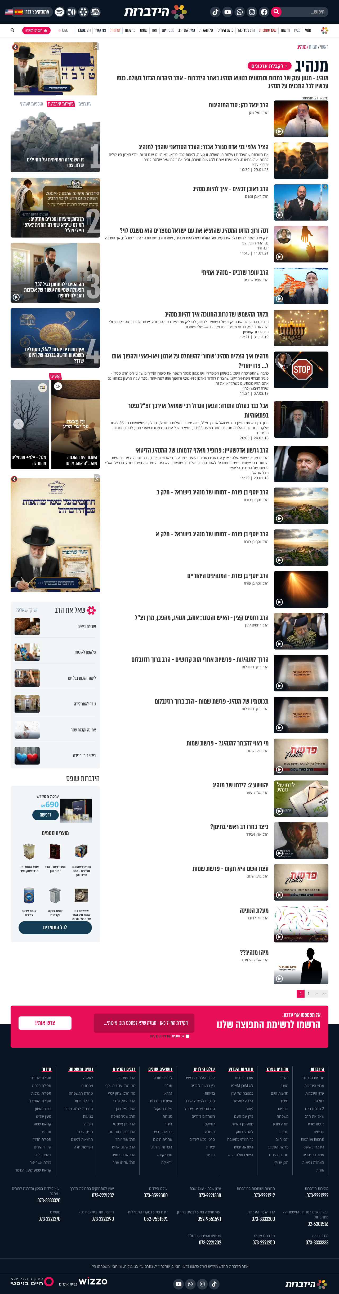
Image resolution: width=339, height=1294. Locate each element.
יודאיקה (166, 1162)
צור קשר (100, 30)
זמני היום (168, 30)
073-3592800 (156, 1195)
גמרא (168, 1093)
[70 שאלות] (71, 12)
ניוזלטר (319, 1100)
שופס (143, 30)
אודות (320, 1170)
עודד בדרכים (244, 1077)
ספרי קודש (164, 1154)
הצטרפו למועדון (33, 30)
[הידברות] (155, 11)
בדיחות (210, 1093)
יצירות (210, 1147)
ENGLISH (84, 30)
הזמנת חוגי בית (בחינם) (96, 1211)
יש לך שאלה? (26, 610)
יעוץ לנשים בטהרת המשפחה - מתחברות (305, 1214)
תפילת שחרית (40, 1077)
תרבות (283, 1131)
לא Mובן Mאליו (242, 1085)
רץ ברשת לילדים (203, 1085)
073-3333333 (317, 1243)
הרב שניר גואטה (123, 1116)
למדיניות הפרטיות (160, 1036)
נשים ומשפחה (81, 1069)
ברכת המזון (43, 1108)
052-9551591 (209, 1219)
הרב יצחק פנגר (124, 1100)
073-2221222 (317, 1195)
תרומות (115, 30)
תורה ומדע (280, 1123)
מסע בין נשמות (242, 1123)
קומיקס (210, 1123)
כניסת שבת (316, 1123)
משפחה (282, 1116)
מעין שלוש (43, 1116)
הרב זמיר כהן (246, 30)
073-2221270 (49, 1219)
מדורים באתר (277, 1069)
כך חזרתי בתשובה (240, 1139)
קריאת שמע (42, 1123)
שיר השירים (42, 1147)
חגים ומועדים (278, 1154)
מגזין (297, 30)
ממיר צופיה (320, 1235)
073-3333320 (48, 1200)
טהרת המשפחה (81, 1093)
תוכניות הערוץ (241, 1069)
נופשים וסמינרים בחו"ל (204, 1235)
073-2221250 (263, 1243)
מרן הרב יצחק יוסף (121, 1093)
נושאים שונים (160, 1069)
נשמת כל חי (42, 1154)
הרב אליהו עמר (124, 1162)
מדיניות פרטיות (313, 1077)
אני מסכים (167, 1036)
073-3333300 (263, 1219)
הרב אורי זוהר (125, 1139)
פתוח (249, 1108)
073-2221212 (264, 1195)
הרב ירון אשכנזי (124, 1123)
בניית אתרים (68, 1284)
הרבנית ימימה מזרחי (78, 1108)
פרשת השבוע (278, 1147)
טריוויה (210, 1131)
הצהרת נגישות (313, 1162)
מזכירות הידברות (316, 1188)
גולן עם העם (243, 1116)
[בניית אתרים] (93, 1284)
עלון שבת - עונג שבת (205, 1188)
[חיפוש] (276, 12)
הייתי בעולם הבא (240, 1154)
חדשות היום (279, 1093)
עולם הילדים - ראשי (200, 1077)
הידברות (317, 1069)
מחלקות (130, 30)
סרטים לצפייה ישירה (200, 1100)
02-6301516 (317, 1224)
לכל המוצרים (55, 927)
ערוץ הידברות (314, 1085)
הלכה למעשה (243, 1100)
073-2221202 (210, 1243)
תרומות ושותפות (312, 1139)
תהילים (46, 1131)
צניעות (88, 1116)
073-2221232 (103, 1195)
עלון (154, 30)
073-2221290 (102, 1219)
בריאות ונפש (163, 1131)
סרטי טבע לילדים (202, 1139)
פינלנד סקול (163, 1108)
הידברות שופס (314, 1147)
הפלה (88, 1123)
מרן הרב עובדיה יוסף (120, 1085)
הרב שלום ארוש (123, 1147)
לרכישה (45, 815)
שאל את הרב (186, 30)
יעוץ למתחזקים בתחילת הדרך (92, 1188)
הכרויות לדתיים (161, 1147)
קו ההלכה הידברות (261, 1211)
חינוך (168, 1123)
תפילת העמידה (40, 1100)
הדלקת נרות (84, 1100)
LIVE (65, 30)
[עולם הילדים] (95, 12)
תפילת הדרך (42, 1139)
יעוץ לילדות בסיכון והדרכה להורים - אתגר (36, 1191)
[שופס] (83, 12)
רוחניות (283, 1108)
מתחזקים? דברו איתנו (32, 11)
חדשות (285, 30)
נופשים (319, 1131)
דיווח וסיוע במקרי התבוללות (148, 1211)
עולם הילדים (225, 30)
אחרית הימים (162, 1139)
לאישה (88, 1077)
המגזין (284, 1085)
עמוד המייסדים (313, 1154)
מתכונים (87, 1085)
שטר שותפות (267, 30)
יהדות (284, 1077)
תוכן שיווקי (281, 1162)
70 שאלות (206, 30)
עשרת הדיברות (161, 1100)
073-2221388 (210, 1195)
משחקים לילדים (203, 1116)
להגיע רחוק (244, 1131)
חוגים (211, 1154)
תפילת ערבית (41, 1093)
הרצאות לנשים (82, 1139)
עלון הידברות (314, 1093)
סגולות (167, 1116)
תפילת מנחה (41, 1085)
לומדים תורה (163, 1077)
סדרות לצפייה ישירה (200, 1108)
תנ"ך (168, 1085)
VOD (308, 30)
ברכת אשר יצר (40, 1162)
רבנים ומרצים (124, 1069)
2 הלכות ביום (314, 1108)
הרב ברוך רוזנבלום (122, 1131)
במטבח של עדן (242, 1093)
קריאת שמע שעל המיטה (33, 1170)
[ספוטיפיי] (59, 12)
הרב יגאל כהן (125, 1108)
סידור (46, 1069)
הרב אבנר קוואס (123, 1154)
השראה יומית (243, 1147)
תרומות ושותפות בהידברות (256, 1188)
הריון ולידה (85, 1131)
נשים (284, 1100)
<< (324, 993)
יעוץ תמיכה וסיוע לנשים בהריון (199, 1211)
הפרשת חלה (83, 1147)
